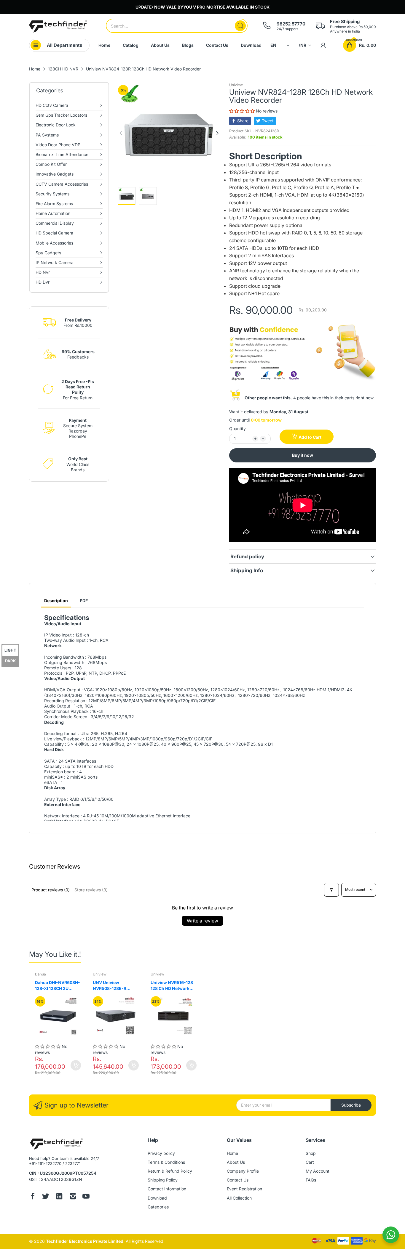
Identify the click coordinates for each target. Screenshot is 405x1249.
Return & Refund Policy (170, 1171)
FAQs (311, 1179)
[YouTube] (86, 1197)
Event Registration (244, 1188)
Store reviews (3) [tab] (91, 889)
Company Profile (243, 1171)
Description (56, 600)
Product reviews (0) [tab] (50, 889)
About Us (236, 1162)
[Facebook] (32, 1197)
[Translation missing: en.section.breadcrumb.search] (240, 25)
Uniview (236, 85)
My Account (317, 1171)
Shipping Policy (163, 1179)
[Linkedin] (59, 1197)
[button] (242, 110)
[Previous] (217, 133)
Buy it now (302, 455)
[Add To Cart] (76, 1065)
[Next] (121, 133)
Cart (310, 1162)
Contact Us (237, 1179)
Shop (311, 1153)
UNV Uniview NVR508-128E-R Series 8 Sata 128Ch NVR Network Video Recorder (113, 985)
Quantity (237, 428)
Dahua (40, 974)
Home (232, 1153)
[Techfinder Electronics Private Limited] (58, 26)
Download (157, 1197)
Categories (158, 1206)
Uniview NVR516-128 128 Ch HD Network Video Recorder (172, 985)
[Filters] (331, 890)
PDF (84, 600)
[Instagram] (72, 1197)
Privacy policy (161, 1153)
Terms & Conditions (166, 1162)
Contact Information (167, 1188)
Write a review (202, 921)
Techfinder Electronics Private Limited (84, 1241)
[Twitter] (45, 1197)
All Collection (239, 1197)
